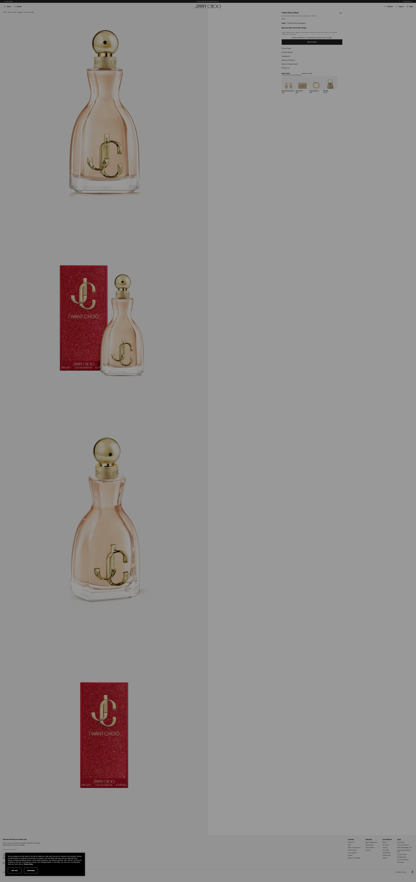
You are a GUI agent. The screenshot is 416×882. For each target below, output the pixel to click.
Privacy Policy (28, 864)
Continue (31, 870)
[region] (45, 864)
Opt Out (14, 870)
